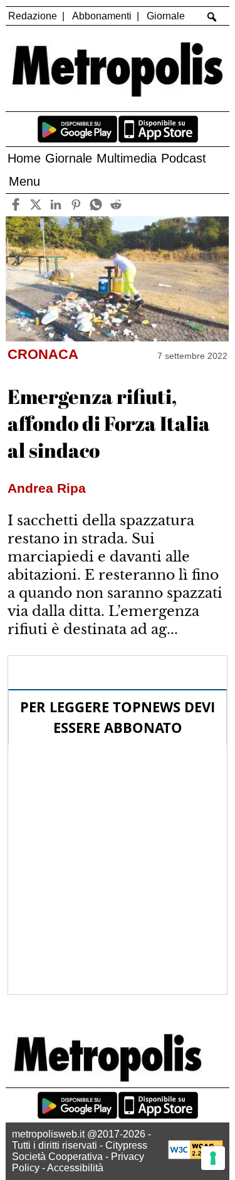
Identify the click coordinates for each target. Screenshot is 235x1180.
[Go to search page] (211, 17)
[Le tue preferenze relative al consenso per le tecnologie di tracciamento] (213, 1158)
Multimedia (127, 158)
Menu (24, 181)
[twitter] (36, 205)
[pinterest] (76, 205)
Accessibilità (75, 1167)
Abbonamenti (102, 16)
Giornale (166, 16)
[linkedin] (56, 205)
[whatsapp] (96, 205)
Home (24, 158)
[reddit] (116, 205)
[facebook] (16, 205)
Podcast (183, 158)
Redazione (32, 16)
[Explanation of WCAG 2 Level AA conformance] (195, 1156)
